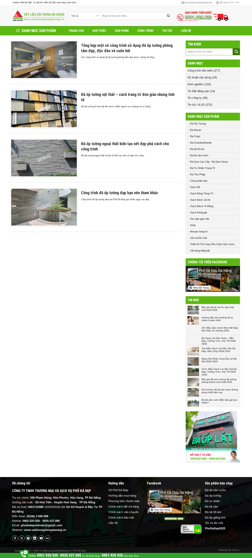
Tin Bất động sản (198, 91)
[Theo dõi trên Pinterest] (28, 538)
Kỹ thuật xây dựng (199, 77)
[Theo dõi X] (22, 538)
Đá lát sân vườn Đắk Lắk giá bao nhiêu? (219, 401)
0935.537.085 (51, 520)
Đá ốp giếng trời (215, 517)
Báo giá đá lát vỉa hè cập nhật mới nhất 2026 (218, 309)
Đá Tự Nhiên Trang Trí (202, 168)
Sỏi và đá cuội (214, 523)
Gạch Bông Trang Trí (201, 193)
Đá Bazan (195, 129)
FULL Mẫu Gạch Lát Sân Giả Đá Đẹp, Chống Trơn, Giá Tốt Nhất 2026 (219, 372)
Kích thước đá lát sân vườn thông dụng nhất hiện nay (220, 391)
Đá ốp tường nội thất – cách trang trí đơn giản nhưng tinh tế (128, 97)
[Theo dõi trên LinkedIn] (35, 538)
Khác (193, 225)
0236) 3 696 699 (38, 516)
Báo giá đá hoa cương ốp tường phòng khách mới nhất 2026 (219, 381)
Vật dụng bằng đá (200, 250)
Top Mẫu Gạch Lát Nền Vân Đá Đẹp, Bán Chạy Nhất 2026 (219, 350)
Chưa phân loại (198, 180)
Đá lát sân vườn (199, 155)
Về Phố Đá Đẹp (118, 490)
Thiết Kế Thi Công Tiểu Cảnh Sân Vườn (212, 244)
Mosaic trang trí (199, 231)
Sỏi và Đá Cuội (198, 237)
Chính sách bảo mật (121, 517)
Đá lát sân (211, 506)
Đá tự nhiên (212, 501)
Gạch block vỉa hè (200, 199)
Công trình (145, 30)
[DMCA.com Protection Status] (174, 518)
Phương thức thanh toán (124, 501)
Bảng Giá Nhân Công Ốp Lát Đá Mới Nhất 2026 (219, 360)
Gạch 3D (195, 187)
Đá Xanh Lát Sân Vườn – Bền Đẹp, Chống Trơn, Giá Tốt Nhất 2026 (219, 341)
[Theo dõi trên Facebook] (15, 538)
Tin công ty (195, 97)
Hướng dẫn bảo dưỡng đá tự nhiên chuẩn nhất (217, 319)
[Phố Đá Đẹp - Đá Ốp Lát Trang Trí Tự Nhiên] (38, 16)
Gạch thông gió (198, 212)
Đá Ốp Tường (198, 123)
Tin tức (167, 30)
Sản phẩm (122, 30)
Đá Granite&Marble (201, 142)
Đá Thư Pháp (197, 174)
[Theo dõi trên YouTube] (41, 538)
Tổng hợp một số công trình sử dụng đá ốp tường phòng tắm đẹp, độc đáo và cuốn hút (127, 48)
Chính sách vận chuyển (123, 512)
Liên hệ (186, 30)
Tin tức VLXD (196, 104)
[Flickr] (48, 538)
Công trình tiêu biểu (200, 70)
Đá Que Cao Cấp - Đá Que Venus (209, 161)
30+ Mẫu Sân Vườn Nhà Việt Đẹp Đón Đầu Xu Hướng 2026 (220, 329)
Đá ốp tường (213, 495)
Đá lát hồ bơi (197, 149)
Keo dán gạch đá (199, 218)
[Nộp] (168, 15)
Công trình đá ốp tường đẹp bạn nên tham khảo (119, 192)
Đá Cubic (195, 136)
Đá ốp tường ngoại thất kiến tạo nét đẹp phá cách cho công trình (125, 146)
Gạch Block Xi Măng (201, 206)
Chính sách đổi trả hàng (123, 506)
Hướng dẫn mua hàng (122, 495)
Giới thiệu (99, 30)
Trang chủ (76, 30)
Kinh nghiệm (195, 84)
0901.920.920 (31, 520)
